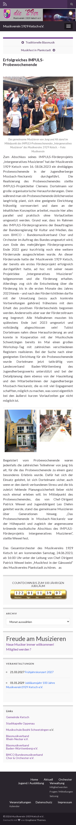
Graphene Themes (35, 820)
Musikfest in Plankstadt (36, 50)
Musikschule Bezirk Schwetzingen (27, 729)
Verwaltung (57, 783)
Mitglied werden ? (18, 649)
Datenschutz (44, 802)
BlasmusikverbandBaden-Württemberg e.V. (22, 747)
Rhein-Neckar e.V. (17, 739)
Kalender (15, 806)
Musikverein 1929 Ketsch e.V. (23, 26)
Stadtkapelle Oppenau (20, 723)
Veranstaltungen (20, 802)
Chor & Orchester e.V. (20, 758)
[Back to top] (67, 816)
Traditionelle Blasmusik (40, 42)
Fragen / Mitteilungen (61, 791)
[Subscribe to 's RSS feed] (5, 3)
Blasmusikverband (17, 736)
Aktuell (48, 779)
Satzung (54, 796)
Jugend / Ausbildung (31, 783)
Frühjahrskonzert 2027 (39, 672)
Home (34, 779)
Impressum (65, 802)
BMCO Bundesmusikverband (24, 754)
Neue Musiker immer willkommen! (30, 644)
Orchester (65, 779)
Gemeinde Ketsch (17, 717)
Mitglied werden (58, 787)
